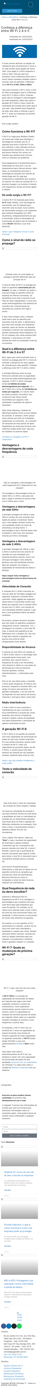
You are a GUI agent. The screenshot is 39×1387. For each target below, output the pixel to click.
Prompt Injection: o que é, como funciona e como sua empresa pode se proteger (18, 1227)
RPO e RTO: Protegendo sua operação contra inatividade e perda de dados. (18, 1283)
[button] (30, 4)
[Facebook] (3, 1326)
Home (4, 17)
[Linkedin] (8, 1326)
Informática (13, 17)
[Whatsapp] (19, 1326)
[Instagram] (14, 1326)
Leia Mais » (8, 1190)
